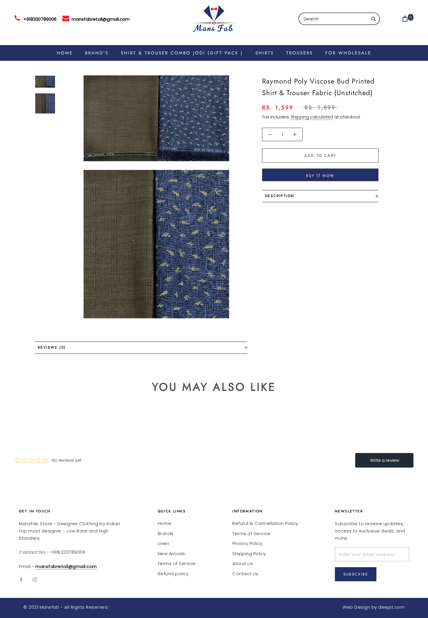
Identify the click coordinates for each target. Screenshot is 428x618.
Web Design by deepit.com (374, 607)
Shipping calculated (312, 117)
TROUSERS (299, 53)
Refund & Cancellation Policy (265, 523)
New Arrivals (171, 553)
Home (164, 523)
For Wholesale (348, 53)
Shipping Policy (249, 553)
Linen (163, 543)
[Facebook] (21, 579)
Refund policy (173, 574)
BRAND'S (97, 53)
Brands (166, 533)
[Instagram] (35, 579)
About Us (242, 563)
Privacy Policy (247, 543)
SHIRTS (264, 53)
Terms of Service (177, 563)
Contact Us (245, 574)
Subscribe (355, 574)
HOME (65, 53)
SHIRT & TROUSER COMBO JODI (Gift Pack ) (182, 53)
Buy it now (320, 175)
